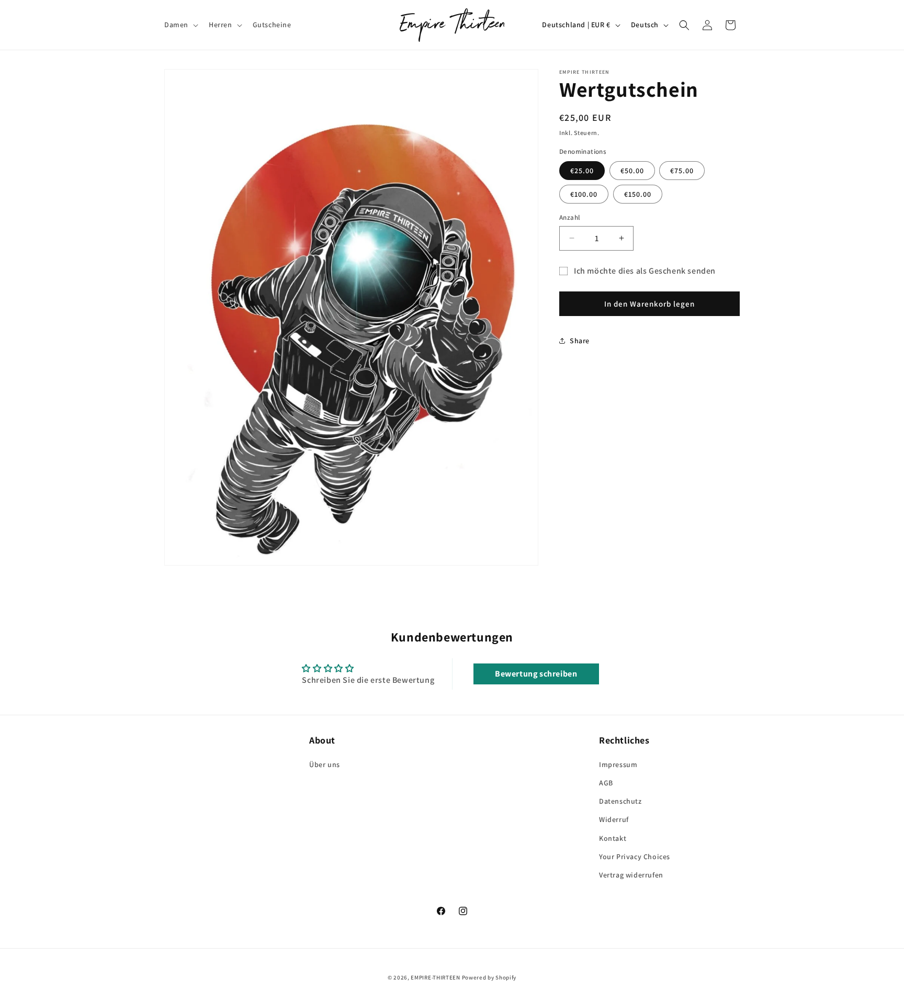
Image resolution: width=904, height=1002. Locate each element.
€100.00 (583, 194)
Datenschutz (620, 801)
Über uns (324, 764)
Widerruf (614, 819)
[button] (180, 25)
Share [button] (580, 340)
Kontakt (612, 838)
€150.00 (637, 194)
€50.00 (632, 170)
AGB (606, 782)
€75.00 (682, 170)
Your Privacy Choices (634, 856)
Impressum (618, 764)
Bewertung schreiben (536, 673)
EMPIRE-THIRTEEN (435, 977)
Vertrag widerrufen (631, 875)
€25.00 (582, 170)
